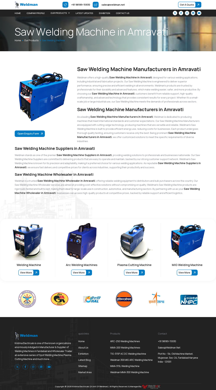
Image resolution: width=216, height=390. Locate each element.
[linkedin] (193, 13)
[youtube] (199, 13)
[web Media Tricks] (151, 386)
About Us (83, 347)
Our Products (59, 13)
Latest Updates (84, 13)
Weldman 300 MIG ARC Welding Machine (131, 360)
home (18, 40)
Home (18, 13)
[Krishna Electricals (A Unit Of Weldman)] (26, 4)
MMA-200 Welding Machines (125, 347)
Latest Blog (84, 360)
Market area (85, 372)
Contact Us (122, 13)
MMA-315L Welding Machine (124, 366)
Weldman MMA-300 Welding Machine (129, 372)
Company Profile (36, 13)
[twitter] (175, 13)
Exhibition (104, 13)
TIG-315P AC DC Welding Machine (128, 353)
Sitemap (82, 366)
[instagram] (187, 13)
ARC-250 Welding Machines (125, 341)
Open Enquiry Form (28, 133)
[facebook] (181, 13)
